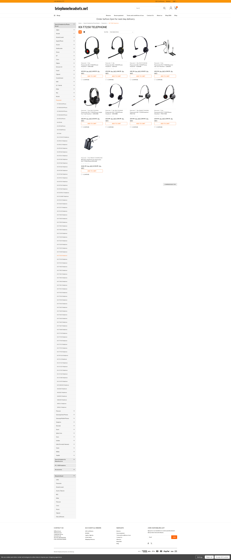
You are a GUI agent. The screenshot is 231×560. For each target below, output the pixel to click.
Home (80, 23)
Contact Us (150, 15)
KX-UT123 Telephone (62, 366)
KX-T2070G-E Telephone (63, 192)
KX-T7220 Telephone (62, 237)
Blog (175, 15)
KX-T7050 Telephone (62, 222)
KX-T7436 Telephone (62, 281)
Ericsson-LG (59, 67)
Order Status (88, 537)
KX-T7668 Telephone (62, 329)
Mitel (57, 89)
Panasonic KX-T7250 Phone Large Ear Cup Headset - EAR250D (91, 113)
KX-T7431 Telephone (62, 274)
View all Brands (60, 516)
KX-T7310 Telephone (62, 259)
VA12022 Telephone (62, 392)
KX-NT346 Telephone (62, 163)
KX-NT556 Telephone (62, 185)
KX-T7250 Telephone (62, 255)
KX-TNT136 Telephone (62, 355)
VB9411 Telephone (61, 407)
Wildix (57, 451)
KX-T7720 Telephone (62, 337)
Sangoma (58, 422)
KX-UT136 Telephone (62, 374)
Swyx (57, 437)
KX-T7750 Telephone (62, 351)
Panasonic (58, 100)
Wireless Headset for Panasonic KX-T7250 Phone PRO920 (91, 160)
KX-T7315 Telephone (62, 263)
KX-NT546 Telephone (62, 174)
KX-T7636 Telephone (62, 318)
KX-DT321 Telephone (62, 141)
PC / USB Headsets (60, 465)
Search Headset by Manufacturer (60, 460)
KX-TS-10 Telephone (62, 359)
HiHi (57, 81)
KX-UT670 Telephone (62, 381)
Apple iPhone (59, 41)
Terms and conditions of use (135, 15)
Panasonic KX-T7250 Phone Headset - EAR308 (138, 65)
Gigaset (58, 74)
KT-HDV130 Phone (61, 104)
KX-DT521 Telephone (62, 144)
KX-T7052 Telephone (62, 226)
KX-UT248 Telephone (62, 377)
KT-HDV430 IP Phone (62, 115)
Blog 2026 (168, 15)
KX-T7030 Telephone (62, 218)
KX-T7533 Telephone (62, 292)
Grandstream (59, 78)
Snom (57, 429)
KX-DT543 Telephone (62, 148)
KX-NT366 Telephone (62, 166)
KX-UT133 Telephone (62, 370)
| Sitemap (72, 551)
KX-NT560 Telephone (62, 189)
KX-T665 (59, 133)
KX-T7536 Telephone (62, 296)
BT (57, 55)
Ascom (58, 44)
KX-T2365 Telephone (62, 203)
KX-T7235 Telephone (62, 248)
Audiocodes (59, 48)
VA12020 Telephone (62, 388)
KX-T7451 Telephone (62, 285)
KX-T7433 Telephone (62, 277)
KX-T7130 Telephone (62, 233)
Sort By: (106, 32)
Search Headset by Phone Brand (62, 25)
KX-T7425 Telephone (62, 270)
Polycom (58, 411)
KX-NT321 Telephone (62, 155)
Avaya (57, 52)
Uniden (58, 440)
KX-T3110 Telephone (62, 211)
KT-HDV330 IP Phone (62, 111)
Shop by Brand (59, 476)
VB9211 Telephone (61, 403)
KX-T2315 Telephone (62, 200)
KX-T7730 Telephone (62, 340)
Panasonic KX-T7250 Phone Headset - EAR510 (114, 65)
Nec (57, 92)
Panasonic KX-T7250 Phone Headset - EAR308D (114, 113)
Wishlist (168, 1)
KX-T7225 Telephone (62, 240)
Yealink (58, 455)
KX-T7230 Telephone (62, 244)
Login (86, 535)
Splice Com (59, 433)
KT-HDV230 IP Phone (62, 107)
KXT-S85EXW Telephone (63, 385)
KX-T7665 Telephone (62, 322)
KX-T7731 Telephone (62, 344)
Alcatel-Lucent (60, 37)
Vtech (57, 448)
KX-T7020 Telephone (62, 215)
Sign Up (91, 535)
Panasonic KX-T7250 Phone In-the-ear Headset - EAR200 (163, 65)
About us (159, 15)
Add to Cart (92, 76)
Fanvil (57, 70)
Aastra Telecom (60, 491)
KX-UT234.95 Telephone (63, 137)
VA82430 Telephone (62, 400)
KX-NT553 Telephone (62, 181)
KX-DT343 (59, 122)
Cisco (57, 59)
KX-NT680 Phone (61, 129)
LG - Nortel (59, 85)
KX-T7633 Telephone (62, 314)
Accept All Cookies (222, 557)
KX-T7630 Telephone (62, 311)
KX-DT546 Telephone (62, 152)
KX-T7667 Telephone (62, 326)
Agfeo (57, 30)
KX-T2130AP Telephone (63, 196)
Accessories (58, 469)
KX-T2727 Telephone (62, 207)
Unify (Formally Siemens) (62, 444)
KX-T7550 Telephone (62, 300)
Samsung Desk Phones (62, 414)
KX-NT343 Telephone (62, 159)
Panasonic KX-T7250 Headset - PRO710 (139, 113)
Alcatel (58, 33)
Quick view (92, 48)
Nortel (57, 96)
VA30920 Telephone (62, 396)
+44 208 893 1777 (59, 1)
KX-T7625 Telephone (62, 307)
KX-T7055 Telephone (62, 229)
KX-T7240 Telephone (62, 252)
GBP (174, 1)
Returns (108, 15)
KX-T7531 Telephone (62, 289)
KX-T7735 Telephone (62, 348)
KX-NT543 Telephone (62, 170)
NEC (57, 494)
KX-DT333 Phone (61, 118)
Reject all (209, 557)
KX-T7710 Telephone (62, 333)
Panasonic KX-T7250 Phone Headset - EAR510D (89, 65)
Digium (58, 63)
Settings (200, 557)
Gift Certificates (160, 1)
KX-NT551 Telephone (62, 178)
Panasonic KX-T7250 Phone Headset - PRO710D (162, 113)
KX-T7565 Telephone (62, 303)
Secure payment (119, 15)
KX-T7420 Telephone (62, 266)
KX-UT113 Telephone (62, 363)
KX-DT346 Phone (61, 126)
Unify (57, 479)
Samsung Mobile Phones (62, 418)
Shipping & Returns (90, 539)
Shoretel (58, 426)
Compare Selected (170, 184)
